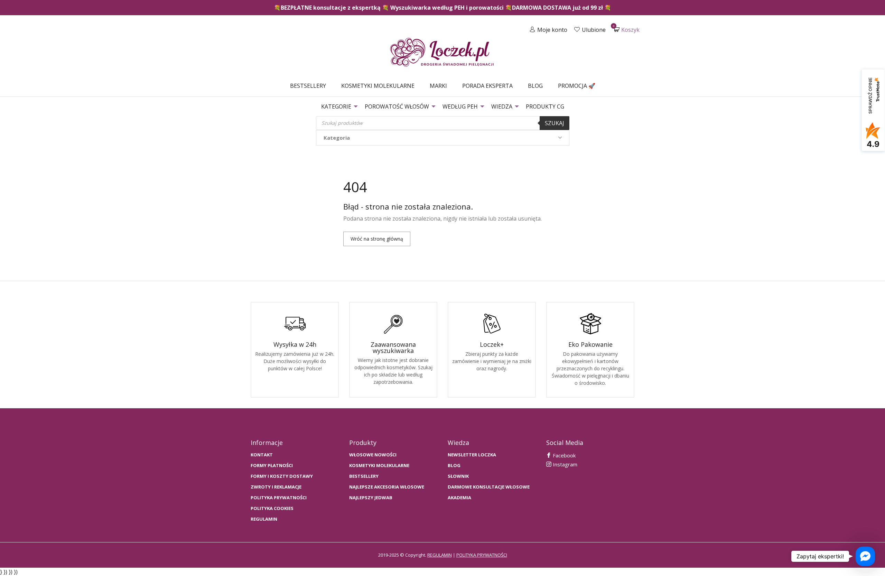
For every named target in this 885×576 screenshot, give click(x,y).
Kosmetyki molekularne (377, 86)
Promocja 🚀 (576, 86)
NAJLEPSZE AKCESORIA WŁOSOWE (386, 487)
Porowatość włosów (397, 106)
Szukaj (554, 123)
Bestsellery (308, 86)
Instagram (564, 464)
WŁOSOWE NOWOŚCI (373, 455)
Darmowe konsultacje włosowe (489, 487)
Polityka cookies (272, 508)
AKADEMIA (459, 497)
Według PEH (460, 106)
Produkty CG (545, 106)
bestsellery (364, 476)
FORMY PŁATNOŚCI (272, 465)
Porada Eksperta (487, 86)
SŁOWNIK (458, 476)
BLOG (454, 465)
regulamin (439, 555)
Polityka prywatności (279, 497)
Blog (535, 86)
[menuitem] (308, 86)
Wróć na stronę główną (377, 238)
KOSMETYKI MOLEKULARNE (379, 465)
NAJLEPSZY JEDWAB (370, 497)
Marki (438, 86)
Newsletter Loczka (472, 455)
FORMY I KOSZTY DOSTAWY (282, 476)
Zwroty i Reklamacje (276, 487)
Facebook (563, 455)
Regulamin (264, 519)
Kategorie (336, 106)
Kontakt (262, 455)
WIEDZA (501, 106)
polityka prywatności (481, 555)
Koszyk (627, 30)
